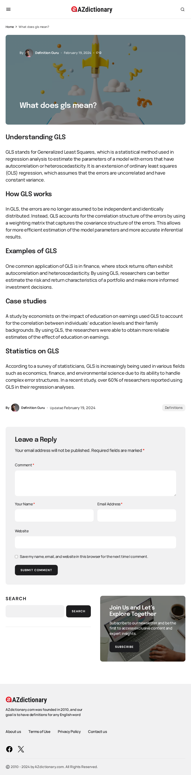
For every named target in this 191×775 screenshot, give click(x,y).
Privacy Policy (69, 731)
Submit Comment (36, 570)
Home (10, 27)
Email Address (110, 504)
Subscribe (124, 647)
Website (21, 530)
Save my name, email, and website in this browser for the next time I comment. (84, 556)
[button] (8, 9)
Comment (24, 464)
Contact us (97, 731)
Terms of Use (39, 731)
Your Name (25, 504)
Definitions (174, 407)
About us (13, 731)
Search (16, 598)
